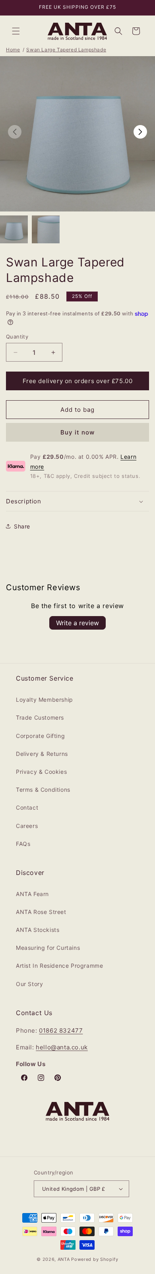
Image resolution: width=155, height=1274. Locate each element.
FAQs (23, 843)
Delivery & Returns (42, 753)
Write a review (77, 623)
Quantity (17, 336)
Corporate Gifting (40, 735)
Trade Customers (40, 717)
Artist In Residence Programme (59, 965)
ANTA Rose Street (41, 911)
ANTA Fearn (32, 893)
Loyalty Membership (44, 699)
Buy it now (77, 432)
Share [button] (22, 526)
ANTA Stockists (37, 929)
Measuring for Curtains (48, 947)
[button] (16, 31)
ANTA (64, 1259)
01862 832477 (61, 1030)
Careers (27, 825)
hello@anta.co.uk (62, 1047)
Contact (27, 807)
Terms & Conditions (43, 789)
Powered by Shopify (94, 1259)
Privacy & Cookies (41, 771)
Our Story (29, 983)
